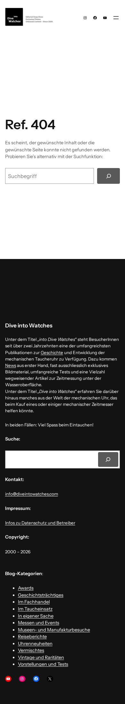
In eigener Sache (36, 616)
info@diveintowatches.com (31, 493)
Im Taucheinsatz (35, 609)
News (10, 365)
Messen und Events (38, 623)
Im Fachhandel (34, 602)
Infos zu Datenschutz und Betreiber (40, 522)
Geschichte (52, 352)
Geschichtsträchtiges (40, 595)
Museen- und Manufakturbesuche (54, 630)
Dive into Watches (28, 325)
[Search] (108, 459)
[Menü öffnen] (116, 18)
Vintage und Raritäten (41, 657)
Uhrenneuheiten (35, 643)
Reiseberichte (32, 636)
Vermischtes (31, 650)
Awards (26, 588)
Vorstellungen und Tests (43, 664)
